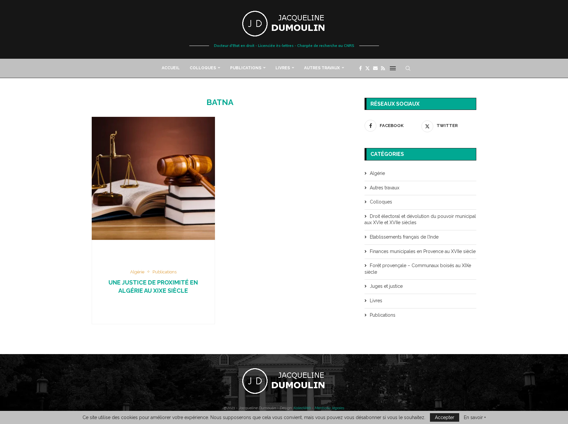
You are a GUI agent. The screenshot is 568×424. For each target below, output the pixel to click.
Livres (282, 68)
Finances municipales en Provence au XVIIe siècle (423, 251)
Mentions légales (329, 408)
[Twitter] (367, 68)
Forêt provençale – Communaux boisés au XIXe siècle (418, 269)
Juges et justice (386, 286)
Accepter (444, 417)
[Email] (375, 68)
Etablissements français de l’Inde (404, 237)
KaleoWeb (302, 408)
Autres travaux (322, 68)
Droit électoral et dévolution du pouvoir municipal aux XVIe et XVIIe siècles (420, 219)
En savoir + (475, 417)
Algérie (377, 173)
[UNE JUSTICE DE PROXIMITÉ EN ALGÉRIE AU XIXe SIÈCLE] (153, 178)
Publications (245, 68)
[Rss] (383, 68)
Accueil (171, 68)
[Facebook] (360, 68)
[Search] (408, 68)
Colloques (203, 68)
